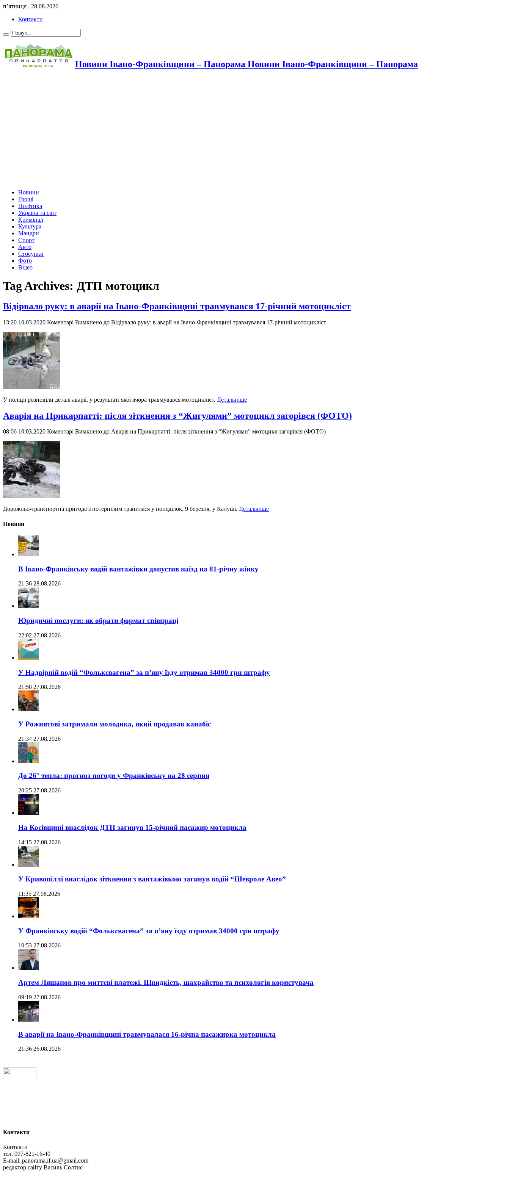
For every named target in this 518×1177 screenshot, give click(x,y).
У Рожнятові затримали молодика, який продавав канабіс (114, 724)
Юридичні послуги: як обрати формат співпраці (98, 620)
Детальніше (232, 399)
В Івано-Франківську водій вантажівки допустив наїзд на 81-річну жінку (138, 569)
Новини (28, 192)
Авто (24, 247)
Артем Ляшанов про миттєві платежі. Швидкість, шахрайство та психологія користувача (166, 982)
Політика (30, 206)
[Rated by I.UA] (19, 1077)
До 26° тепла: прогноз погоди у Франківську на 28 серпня (113, 775)
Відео (25, 267)
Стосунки (31, 253)
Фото (25, 260)
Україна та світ (37, 213)
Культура (29, 226)
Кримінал (30, 219)
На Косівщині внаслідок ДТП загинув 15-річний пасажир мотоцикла (132, 827)
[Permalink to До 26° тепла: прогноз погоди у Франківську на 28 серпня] (28, 761)
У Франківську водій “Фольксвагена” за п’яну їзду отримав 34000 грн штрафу (148, 931)
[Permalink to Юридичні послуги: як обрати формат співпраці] (28, 606)
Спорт (26, 240)
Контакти (30, 19)
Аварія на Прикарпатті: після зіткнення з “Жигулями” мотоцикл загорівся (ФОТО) (177, 416)
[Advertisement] (230, 130)
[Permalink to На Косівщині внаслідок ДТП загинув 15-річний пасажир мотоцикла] (28, 812)
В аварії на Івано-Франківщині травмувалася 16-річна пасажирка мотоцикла (147, 1034)
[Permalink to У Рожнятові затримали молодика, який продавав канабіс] (28, 709)
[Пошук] (6, 34)
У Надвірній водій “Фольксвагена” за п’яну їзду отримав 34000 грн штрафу (144, 672)
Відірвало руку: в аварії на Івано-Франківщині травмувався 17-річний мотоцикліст (177, 306)
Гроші (25, 199)
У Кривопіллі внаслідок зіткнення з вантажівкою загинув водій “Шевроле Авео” (152, 879)
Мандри (28, 233)
